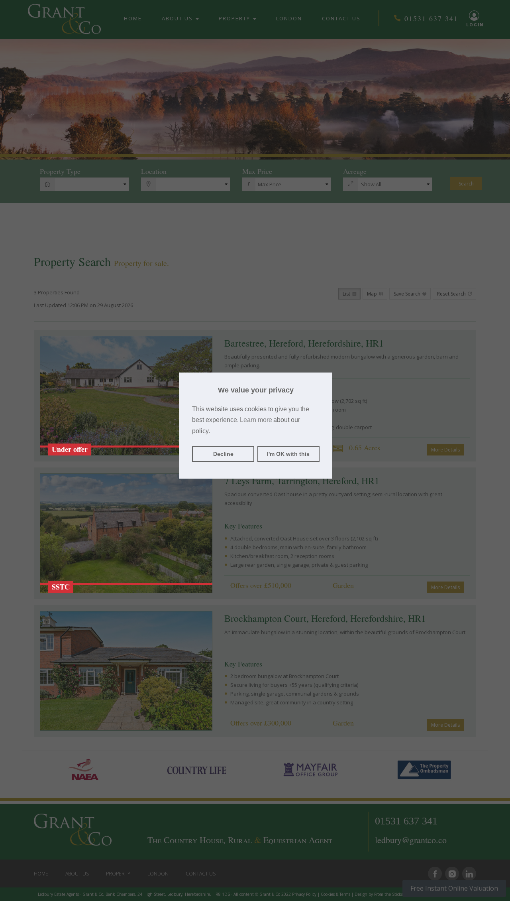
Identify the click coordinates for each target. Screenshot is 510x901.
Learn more (256, 419)
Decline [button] (223, 454)
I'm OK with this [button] (288, 454)
